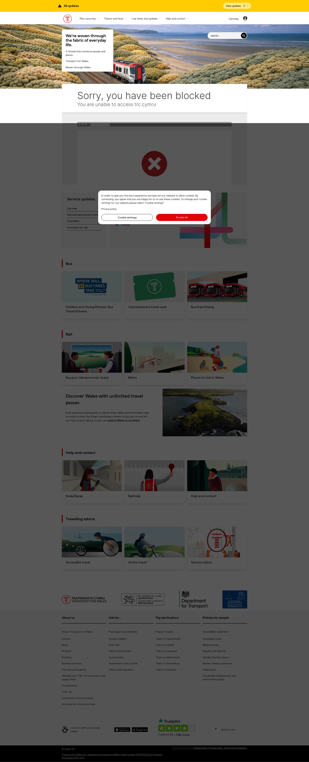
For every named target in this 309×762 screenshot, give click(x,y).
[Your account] (245, 18)
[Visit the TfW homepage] (67, 19)
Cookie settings (127, 217)
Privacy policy (109, 208)
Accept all (182, 217)
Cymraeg (234, 18)
